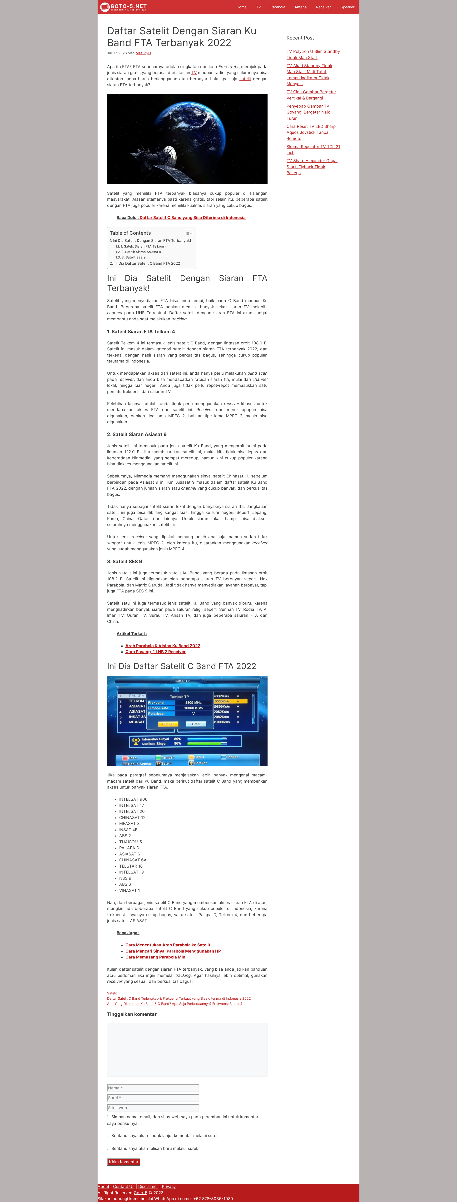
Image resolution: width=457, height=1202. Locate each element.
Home (242, 7)
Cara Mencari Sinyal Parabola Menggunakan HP (173, 951)
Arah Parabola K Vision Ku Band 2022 (162, 645)
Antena (301, 7)
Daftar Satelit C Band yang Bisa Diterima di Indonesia (193, 217)
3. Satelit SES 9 (134, 257)
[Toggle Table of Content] (185, 233)
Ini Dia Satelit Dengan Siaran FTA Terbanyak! (152, 240)
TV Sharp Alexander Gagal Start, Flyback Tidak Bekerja (312, 166)
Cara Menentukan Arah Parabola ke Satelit (167, 945)
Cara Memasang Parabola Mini (156, 957)
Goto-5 (140, 1192)
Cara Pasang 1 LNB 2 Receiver (155, 651)
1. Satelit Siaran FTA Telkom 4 (144, 246)
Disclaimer (148, 1186)
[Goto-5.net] (123, 7)
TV (258, 7)
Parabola (277, 7)
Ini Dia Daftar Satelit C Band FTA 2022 (147, 263)
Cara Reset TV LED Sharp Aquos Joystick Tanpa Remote (311, 132)
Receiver (323, 7)
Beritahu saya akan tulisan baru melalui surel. (154, 1148)
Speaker (348, 7)
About (103, 1186)
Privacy (169, 1186)
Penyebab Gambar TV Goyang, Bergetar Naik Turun (308, 112)
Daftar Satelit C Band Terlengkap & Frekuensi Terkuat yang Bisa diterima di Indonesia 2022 (179, 998)
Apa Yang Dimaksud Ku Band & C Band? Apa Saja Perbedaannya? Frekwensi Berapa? (174, 1004)
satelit (245, 78)
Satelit (112, 993)
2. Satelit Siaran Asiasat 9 (141, 252)
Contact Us (123, 1186)
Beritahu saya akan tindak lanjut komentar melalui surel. (165, 1135)
